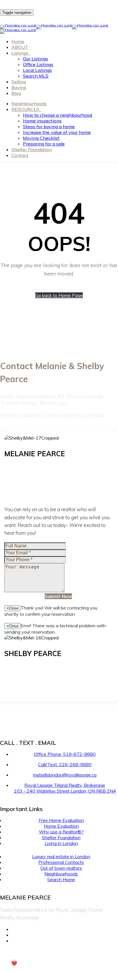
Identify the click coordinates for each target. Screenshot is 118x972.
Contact (19, 155)
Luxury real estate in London (61, 856)
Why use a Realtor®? (61, 832)
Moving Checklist (41, 138)
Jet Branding (38, 963)
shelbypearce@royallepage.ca (34, 678)
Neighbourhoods (29, 103)
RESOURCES (25, 109)
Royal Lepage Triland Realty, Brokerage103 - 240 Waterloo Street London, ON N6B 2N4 (65, 788)
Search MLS (35, 76)
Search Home (61, 879)
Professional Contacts (61, 862)
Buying (18, 87)
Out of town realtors (61, 868)
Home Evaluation (61, 826)
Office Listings (38, 64)
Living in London (61, 843)
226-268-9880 (37, 467)
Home (17, 41)
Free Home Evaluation (61, 820)
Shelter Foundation (31, 149)
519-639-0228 (37, 667)
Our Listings (35, 59)
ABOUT (19, 47)
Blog (16, 93)
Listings (20, 53)
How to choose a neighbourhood (57, 115)
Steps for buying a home (49, 126)
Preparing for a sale (44, 144)
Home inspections (42, 121)
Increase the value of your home (57, 132)
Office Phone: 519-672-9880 (65, 754)
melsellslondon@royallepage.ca (35, 478)
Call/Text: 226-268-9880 (65, 764)
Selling (18, 82)
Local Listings (37, 70)
